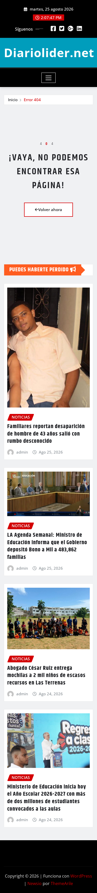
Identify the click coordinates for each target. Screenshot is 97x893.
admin (22, 452)
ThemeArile (62, 883)
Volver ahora (50, 209)
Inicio (13, 99)
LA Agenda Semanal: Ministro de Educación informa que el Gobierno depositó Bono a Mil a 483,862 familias (47, 546)
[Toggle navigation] (48, 78)
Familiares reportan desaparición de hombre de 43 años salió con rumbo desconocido (46, 434)
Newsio (34, 883)
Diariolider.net (49, 52)
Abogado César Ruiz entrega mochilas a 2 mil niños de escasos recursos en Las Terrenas (46, 675)
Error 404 (32, 99)
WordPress (81, 876)
